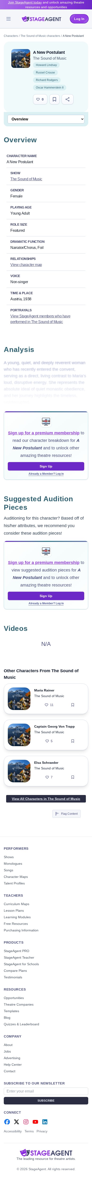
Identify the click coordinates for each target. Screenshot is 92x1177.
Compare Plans (15, 970)
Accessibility (13, 1131)
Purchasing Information (21, 930)
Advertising (12, 1058)
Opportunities (14, 998)
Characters (11, 36)
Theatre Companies (18, 1004)
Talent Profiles (14, 883)
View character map (26, 265)
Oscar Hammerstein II (49, 87)
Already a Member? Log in (46, 473)
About (8, 1045)
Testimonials (13, 977)
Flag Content (69, 813)
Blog (7, 1017)
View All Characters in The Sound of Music (46, 799)
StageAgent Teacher (19, 957)
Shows (9, 857)
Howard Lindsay (46, 65)
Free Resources (16, 924)
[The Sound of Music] (20, 58)
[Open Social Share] (68, 99)
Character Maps (16, 877)
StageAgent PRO (16, 951)
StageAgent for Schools (21, 964)
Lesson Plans (14, 910)
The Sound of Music (50, 58)
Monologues (13, 863)
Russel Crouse (45, 72)
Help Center (13, 1064)
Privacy (42, 1131)
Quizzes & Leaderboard (21, 1024)
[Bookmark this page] (54, 99)
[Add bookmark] (73, 705)
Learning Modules (17, 917)
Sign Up (46, 466)
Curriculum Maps (16, 904)
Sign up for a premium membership (43, 433)
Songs (8, 870)
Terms (29, 1131)
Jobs (7, 1051)
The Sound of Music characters (40, 36)
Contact (9, 1071)
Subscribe (46, 1100)
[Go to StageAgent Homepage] (46, 1152)
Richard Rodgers (47, 80)
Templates (11, 1011)
